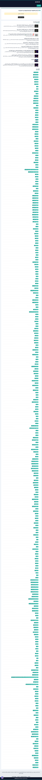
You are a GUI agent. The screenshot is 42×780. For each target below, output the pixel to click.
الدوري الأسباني (35, 195)
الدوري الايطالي (35, 212)
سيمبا (37, 525)
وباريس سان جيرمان (34, 731)
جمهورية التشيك (35, 440)
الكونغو (36, 266)
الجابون (37, 176)
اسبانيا (37, 112)
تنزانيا (37, 430)
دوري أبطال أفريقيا (35, 461)
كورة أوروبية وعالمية (34, 620)
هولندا (37, 727)
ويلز (37, 738)
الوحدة (37, 304)
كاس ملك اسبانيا (35, 610)
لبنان (37, 646)
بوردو (37, 397)
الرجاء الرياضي (35, 229)
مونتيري (36, 701)
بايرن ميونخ (36, 373)
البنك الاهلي (36, 162)
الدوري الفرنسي (35, 217)
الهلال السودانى (35, 300)
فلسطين (36, 558)
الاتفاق (37, 131)
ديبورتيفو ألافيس (35, 470)
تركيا (37, 418)
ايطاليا (37, 361)
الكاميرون (36, 264)
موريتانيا (36, 696)
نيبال (37, 717)
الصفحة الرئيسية (21, 17)
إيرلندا (37, 359)
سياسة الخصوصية (23, 776)
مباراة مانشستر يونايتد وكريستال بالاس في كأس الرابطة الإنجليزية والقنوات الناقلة (25, 677)
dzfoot (37, 753)
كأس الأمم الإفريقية (34, 587)
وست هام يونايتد (35, 734)
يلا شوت (36, 741)
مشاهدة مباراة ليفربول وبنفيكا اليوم (32, 684)
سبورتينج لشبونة (35, 506)
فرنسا (37, 556)
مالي (37, 667)
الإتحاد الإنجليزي (35, 124)
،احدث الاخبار (36, 72)
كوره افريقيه (36, 625)
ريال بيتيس (36, 480)
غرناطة (37, 542)
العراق (37, 252)
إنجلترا (37, 323)
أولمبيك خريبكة (35, 349)
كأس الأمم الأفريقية (34, 584)
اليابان (37, 314)
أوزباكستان (36, 340)
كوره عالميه (36, 627)
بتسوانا (36, 376)
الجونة (37, 183)
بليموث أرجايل (35, 390)
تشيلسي (36, 421)
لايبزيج (37, 641)
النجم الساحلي (36, 293)
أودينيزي (36, 335)
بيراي (37, 416)
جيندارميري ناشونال (35, 449)
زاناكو (37, 492)
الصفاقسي (36, 245)
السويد (37, 240)
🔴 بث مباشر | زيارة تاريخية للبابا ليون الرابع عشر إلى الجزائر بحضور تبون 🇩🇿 (21, 34)
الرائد (37, 224)
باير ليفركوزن (36, 371)
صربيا (37, 530)
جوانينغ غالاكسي (35, 444)
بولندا (37, 404)
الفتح (37, 255)
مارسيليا (36, 663)
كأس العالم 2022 (35, 594)
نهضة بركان (36, 715)
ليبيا (37, 651)
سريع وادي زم (36, 511)
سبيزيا (37, 508)
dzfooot (16, 778)
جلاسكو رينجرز (35, 437)
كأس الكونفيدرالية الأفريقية (33, 599)
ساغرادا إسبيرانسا (35, 499)
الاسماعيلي (36, 141)
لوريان (37, 648)
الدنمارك (36, 193)
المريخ (37, 278)
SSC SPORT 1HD (35, 765)
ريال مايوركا (36, 485)
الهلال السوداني (35, 302)
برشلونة (36, 383)
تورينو (37, 433)
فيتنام (37, 565)
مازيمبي (36, 665)
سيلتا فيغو (36, 523)
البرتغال (36, 160)
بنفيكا (37, 392)
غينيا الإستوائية (35, 549)
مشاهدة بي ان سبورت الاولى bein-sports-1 (31, 42)
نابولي (37, 705)
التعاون (37, 174)
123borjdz (36, 84)
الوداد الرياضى (36, 309)
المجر (37, 276)
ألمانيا (37, 271)
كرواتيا (37, 615)
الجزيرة (37, 181)
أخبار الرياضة (36, 107)
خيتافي (37, 456)
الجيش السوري (35, 186)
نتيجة (37, 712)
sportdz (36, 760)
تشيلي (37, 423)
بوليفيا (37, 409)
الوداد (37, 307)
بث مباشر (36, 378)
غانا (37, 539)
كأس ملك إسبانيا (35, 608)
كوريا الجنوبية (35, 632)
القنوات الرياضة (35, 262)
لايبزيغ (37, 644)
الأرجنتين (36, 134)
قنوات (37, 577)
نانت (37, 708)
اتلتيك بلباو (36, 96)
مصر (37, 686)
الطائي (37, 250)
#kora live (36, 81)
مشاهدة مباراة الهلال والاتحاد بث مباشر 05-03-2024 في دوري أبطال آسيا (21, 50)
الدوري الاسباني (35, 200)
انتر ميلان (36, 321)
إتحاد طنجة (36, 91)
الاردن (37, 138)
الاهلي (37, 150)
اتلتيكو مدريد (36, 100)
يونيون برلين (36, 748)
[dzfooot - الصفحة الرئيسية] (31, 2)
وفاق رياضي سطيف (34, 736)
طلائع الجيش (36, 534)
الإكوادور (36, 143)
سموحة (36, 513)
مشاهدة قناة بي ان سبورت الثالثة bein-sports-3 (25, 29)
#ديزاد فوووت (36, 74)
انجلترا (37, 326)
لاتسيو (37, 639)
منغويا (37, 693)
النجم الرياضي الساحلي (34, 290)
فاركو (37, 551)
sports (37, 762)
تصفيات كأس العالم (35, 425)
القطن (37, 259)
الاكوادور (36, 145)
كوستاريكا (36, 634)
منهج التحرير (14, 776)
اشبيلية (36, 117)
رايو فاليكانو (36, 475)
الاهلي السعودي (35, 153)
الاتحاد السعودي (35, 126)
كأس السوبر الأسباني (34, 591)
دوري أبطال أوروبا (35, 466)
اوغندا (37, 345)
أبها (37, 86)
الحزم (37, 188)
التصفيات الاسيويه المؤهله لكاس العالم (31, 169)
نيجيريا (37, 720)
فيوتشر (37, 568)
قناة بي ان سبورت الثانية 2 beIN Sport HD (31, 38)
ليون (37, 660)
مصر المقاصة (36, 689)
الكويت (37, 269)
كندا (37, 618)
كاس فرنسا (36, 606)
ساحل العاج (36, 494)
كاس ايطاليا (36, 601)
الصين (37, 247)
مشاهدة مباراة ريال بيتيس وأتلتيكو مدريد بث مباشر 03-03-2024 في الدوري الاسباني (19, 64)
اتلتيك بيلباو (36, 98)
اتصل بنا (18, 776)
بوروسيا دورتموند (35, 402)
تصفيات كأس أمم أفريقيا (34, 428)
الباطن (37, 155)
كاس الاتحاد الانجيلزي (34, 582)
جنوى (37, 442)
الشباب (37, 243)
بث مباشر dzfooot (35, 380)
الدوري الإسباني (35, 198)
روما (37, 478)
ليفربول (36, 655)
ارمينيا (37, 110)
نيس (37, 722)
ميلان (37, 703)
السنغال (36, 236)
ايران (37, 357)
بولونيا (37, 406)
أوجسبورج (36, 333)
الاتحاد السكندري (35, 129)
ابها (37, 89)
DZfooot (36, 750)
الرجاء (37, 226)
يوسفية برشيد (35, 743)
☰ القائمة (38, 5)
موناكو (37, 698)
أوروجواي (36, 338)
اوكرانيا (37, 347)
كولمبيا (36, 637)
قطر (37, 575)
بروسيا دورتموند (35, 385)
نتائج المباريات (35, 710)
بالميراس (36, 368)
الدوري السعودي (35, 214)
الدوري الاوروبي (35, 210)
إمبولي (37, 319)
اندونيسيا (36, 328)
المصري (36, 281)
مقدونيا (36, 691)
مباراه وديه (36, 679)
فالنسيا (37, 553)
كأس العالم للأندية (35, 596)
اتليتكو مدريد (36, 103)
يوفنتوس (36, 746)
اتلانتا (37, 93)
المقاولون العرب (35, 285)
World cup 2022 (35, 767)
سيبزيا (37, 520)
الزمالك (37, 231)
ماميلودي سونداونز (35, 670)
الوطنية (32, 59)
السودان (36, 238)
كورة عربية (36, 622)
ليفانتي (37, 653)
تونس (37, 435)
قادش (37, 572)
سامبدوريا (36, 504)
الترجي (37, 164)
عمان (37, 537)
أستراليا (37, 115)
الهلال (37, 297)
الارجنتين (36, 136)
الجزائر (37, 179)
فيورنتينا (36, 570)
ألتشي (37, 167)
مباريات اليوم (36, 682)
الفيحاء (37, 257)
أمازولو (37, 316)
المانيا (37, 274)
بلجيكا (37, 387)
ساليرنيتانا (36, 501)
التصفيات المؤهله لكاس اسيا (33, 172)
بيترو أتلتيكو (36, 411)
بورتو (37, 395)
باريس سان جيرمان (35, 366)
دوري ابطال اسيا (35, 459)
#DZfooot (36, 79)
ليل (37, 658)
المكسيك (36, 288)
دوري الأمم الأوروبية (34, 468)
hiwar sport (36, 757)
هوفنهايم (36, 724)
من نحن (29, 776)
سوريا (37, 516)
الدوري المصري (35, 219)
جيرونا (37, 447)
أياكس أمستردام (35, 354)
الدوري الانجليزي (35, 207)
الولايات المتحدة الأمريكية (34, 311)
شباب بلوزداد (36, 527)
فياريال (37, 563)
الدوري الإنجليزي (35, 205)
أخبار (37, 105)
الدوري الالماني (35, 202)
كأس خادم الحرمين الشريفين (33, 603)
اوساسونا (36, 342)
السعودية (36, 233)
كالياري (36, 613)
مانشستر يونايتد (35, 674)
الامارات (36, 148)
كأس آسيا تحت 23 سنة (34, 580)
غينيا (37, 546)
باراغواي (36, 364)
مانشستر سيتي (35, 672)
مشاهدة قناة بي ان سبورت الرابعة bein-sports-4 (25, 25)
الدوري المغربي (35, 221)
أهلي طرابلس (36, 330)
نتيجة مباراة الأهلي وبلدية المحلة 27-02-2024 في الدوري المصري (23, 55)
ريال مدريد (36, 487)
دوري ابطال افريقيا (35, 463)
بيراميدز (37, 414)
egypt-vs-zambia (35, 755)
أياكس (37, 352)
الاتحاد (37, 122)
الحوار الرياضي (36, 191)
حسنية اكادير (36, 451)
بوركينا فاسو (36, 399)
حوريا (37, 454)
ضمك (37, 532)
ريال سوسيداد (35, 482)
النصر (37, 295)
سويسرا (36, 518)
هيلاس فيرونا (36, 729)
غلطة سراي (36, 544)
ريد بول (37, 489)
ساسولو (36, 497)
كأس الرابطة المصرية (34, 589)
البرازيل (37, 157)
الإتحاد (37, 119)
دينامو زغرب (36, 473)
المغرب (37, 283)
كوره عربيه (36, 629)
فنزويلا (37, 561)
